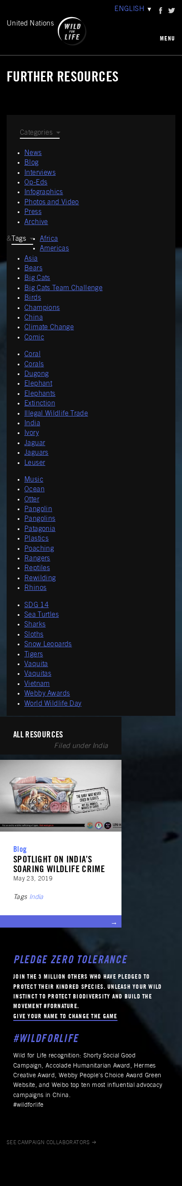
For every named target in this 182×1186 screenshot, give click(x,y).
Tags (18, 239)
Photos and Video (51, 202)
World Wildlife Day (53, 703)
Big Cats (37, 278)
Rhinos (35, 588)
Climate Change (49, 327)
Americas (54, 248)
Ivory (31, 433)
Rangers (37, 558)
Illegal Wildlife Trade (56, 413)
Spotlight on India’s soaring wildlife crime (59, 865)
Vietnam (37, 684)
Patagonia (40, 529)
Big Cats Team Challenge (63, 288)
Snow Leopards (48, 644)
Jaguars (36, 453)
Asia (31, 258)
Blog (31, 162)
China (33, 317)
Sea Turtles (41, 615)
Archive (36, 222)
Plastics (36, 538)
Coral (32, 354)
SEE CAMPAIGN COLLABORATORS (48, 1142)
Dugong (36, 374)
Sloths (33, 634)
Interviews (40, 173)
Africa (49, 239)
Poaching (39, 548)
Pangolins (40, 519)
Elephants (40, 394)
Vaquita (36, 664)
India (32, 423)
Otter (31, 499)
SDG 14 (36, 605)
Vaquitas (37, 674)
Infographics (43, 192)
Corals (34, 364)
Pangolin (38, 509)
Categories (36, 132)
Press (33, 212)
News (33, 153)
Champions (42, 308)
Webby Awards (47, 693)
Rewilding (40, 578)
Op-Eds (35, 182)
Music (33, 479)
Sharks (35, 624)
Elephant (38, 383)
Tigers (33, 654)
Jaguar (34, 443)
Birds (32, 298)
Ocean (34, 489)
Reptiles (37, 568)
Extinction (39, 403)
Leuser (34, 463)
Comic (34, 337)
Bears (33, 268)
